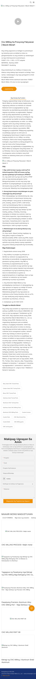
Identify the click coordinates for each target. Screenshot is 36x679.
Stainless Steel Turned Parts (10, 398)
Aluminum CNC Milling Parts (10, 412)
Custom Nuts (6, 417)
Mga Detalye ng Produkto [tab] (18, 98)
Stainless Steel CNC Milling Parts (12, 407)
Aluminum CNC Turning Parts (11, 402)
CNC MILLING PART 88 (11, 632)
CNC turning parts (8, 426)
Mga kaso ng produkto (22, 518)
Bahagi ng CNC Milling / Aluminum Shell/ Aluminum (18, 661)
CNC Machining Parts (20, 417)
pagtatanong (9, 89)
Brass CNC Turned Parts (9, 393)
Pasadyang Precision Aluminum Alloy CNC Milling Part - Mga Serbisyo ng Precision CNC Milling (16, 603)
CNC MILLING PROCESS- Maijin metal (17, 545)
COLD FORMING (7, 518)
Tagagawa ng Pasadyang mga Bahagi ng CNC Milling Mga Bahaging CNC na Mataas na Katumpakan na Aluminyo (17, 573)
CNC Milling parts (19, 422)
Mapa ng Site (6, 675)
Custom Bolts (6, 422)
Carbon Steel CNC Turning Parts (11, 388)
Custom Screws (26, 412)
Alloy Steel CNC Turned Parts (11, 383)
